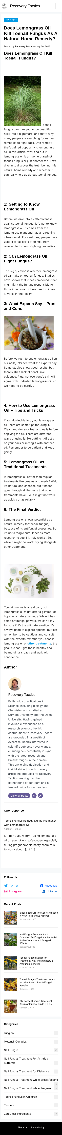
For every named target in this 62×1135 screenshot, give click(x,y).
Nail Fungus (11, 19)
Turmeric (9, 1105)
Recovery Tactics (25, 6)
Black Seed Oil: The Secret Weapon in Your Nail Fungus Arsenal (39, 914)
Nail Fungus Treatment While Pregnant (28, 1088)
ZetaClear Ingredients (17, 1113)
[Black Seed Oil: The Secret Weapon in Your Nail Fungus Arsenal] (10, 918)
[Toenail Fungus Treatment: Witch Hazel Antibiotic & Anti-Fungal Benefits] (10, 985)
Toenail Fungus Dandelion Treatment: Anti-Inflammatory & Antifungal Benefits (36, 960)
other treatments (39, 643)
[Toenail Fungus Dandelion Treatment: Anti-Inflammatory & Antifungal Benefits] (10, 963)
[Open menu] (58, 6)
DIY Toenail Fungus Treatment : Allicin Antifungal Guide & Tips (36, 1002)
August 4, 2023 (12, 828)
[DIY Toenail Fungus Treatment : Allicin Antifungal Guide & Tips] (10, 1006)
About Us (22, 1127)
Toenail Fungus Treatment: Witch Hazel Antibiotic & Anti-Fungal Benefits (37, 982)
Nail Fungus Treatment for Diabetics (26, 1071)
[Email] (34, 795)
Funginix (9, 1033)
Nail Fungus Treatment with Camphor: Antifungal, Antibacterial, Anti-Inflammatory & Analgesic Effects (38, 939)
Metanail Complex (15, 1041)
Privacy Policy (37, 1127)
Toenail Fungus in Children (20, 1096)
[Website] (40, 795)
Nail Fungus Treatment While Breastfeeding (31, 1079)
